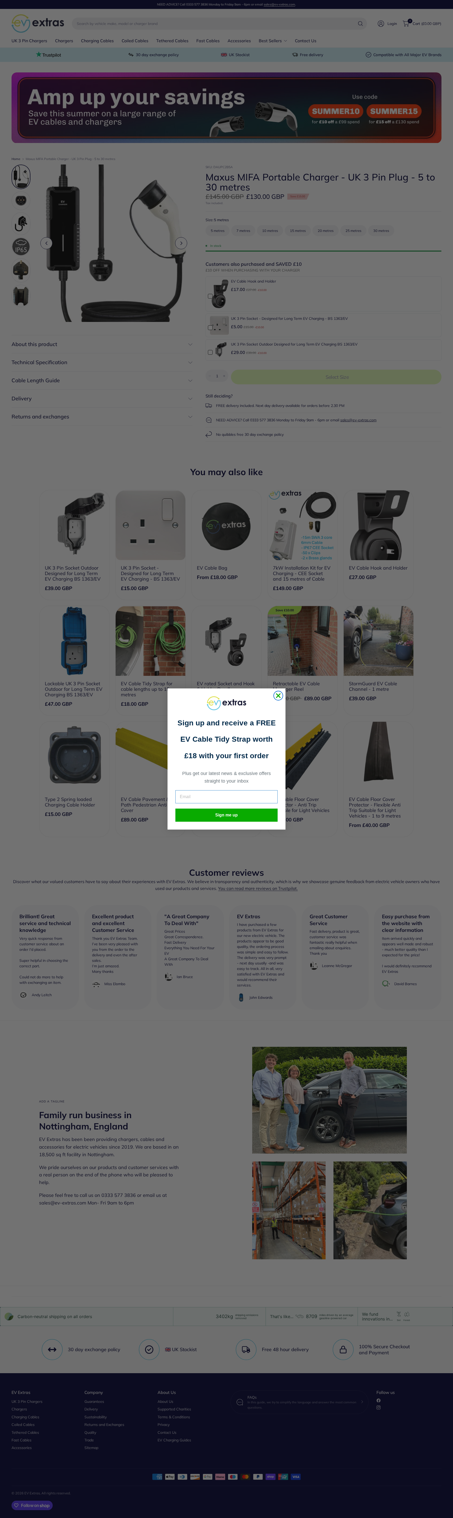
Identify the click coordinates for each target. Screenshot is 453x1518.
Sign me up (226, 815)
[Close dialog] (278, 695)
